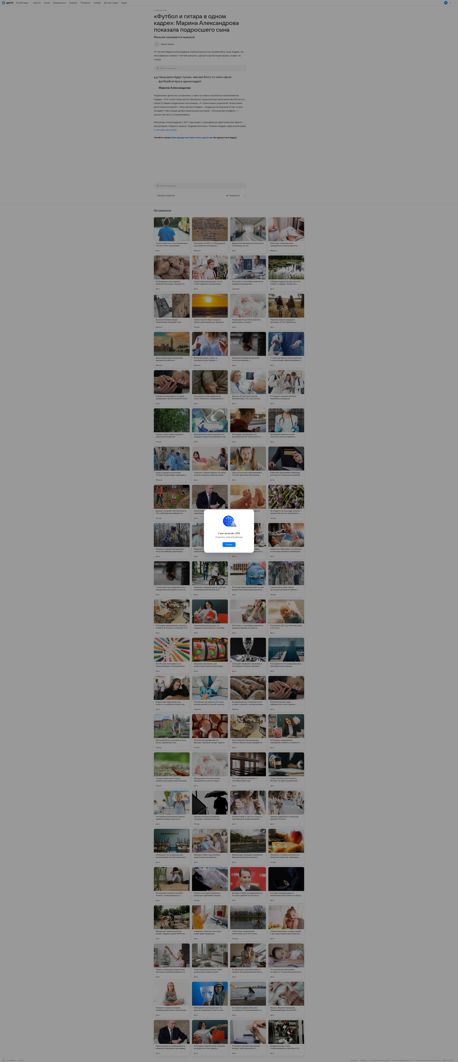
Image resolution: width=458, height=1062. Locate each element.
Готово (229, 544)
